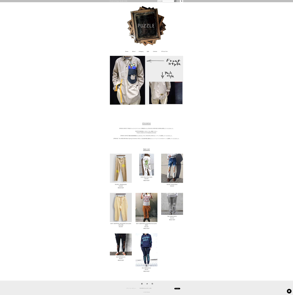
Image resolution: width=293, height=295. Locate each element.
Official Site (164, 51)
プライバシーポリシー (131, 288)
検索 (175, 1)
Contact (155, 51)
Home (126, 51)
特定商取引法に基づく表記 (146, 288)
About (134, 51)
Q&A (148, 51)
